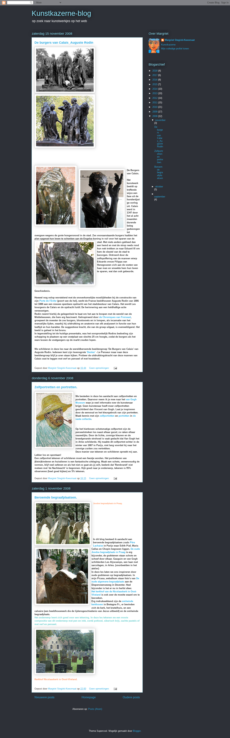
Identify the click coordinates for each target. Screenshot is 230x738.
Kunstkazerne (168, 44)
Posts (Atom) (95, 709)
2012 (155, 98)
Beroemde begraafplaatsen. (55, 497)
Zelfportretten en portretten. (55, 387)
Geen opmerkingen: (99, 368)
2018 (155, 70)
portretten (124, 415)
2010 (155, 107)
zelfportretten (107, 415)
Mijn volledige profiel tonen (175, 48)
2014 (155, 88)
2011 (155, 102)
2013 (155, 93)
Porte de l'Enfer (48, 300)
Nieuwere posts (44, 697)
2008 (155, 116)
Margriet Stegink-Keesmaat (180, 40)
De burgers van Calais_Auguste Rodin (63, 42)
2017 (155, 75)
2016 (155, 79)
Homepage (89, 697)
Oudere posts (131, 697)
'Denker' (91, 352)
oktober (159, 186)
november (160, 120)
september (159, 196)
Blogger (137, 731)
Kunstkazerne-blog (61, 13)
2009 (155, 111)
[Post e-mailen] (115, 368)
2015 (155, 84)
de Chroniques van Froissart (115, 317)
